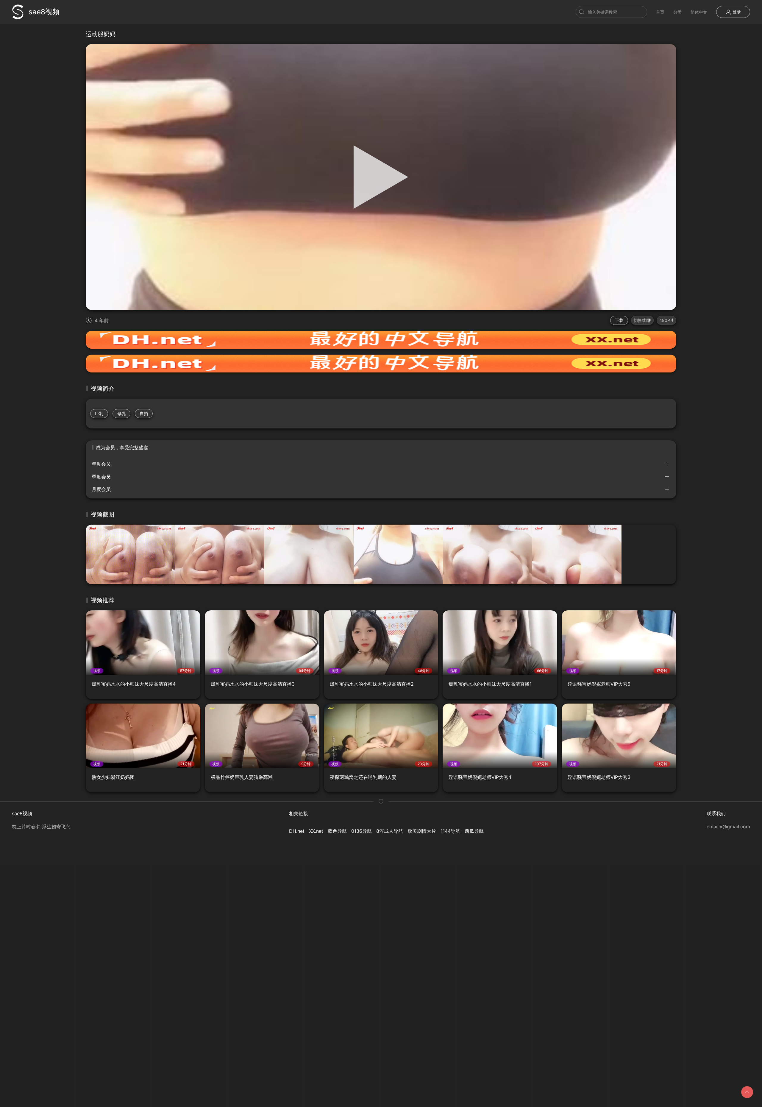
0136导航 (361, 831)
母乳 (121, 413)
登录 (736, 11)
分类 (677, 12)
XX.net (316, 831)
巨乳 (99, 413)
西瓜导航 (474, 831)
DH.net (297, 831)
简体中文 (699, 12)
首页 (660, 12)
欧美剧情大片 (421, 831)
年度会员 (101, 464)
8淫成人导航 (389, 831)
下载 (619, 320)
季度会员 (101, 477)
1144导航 (450, 831)
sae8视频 (44, 11)
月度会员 (101, 489)
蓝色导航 (337, 831)
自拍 (144, 413)
